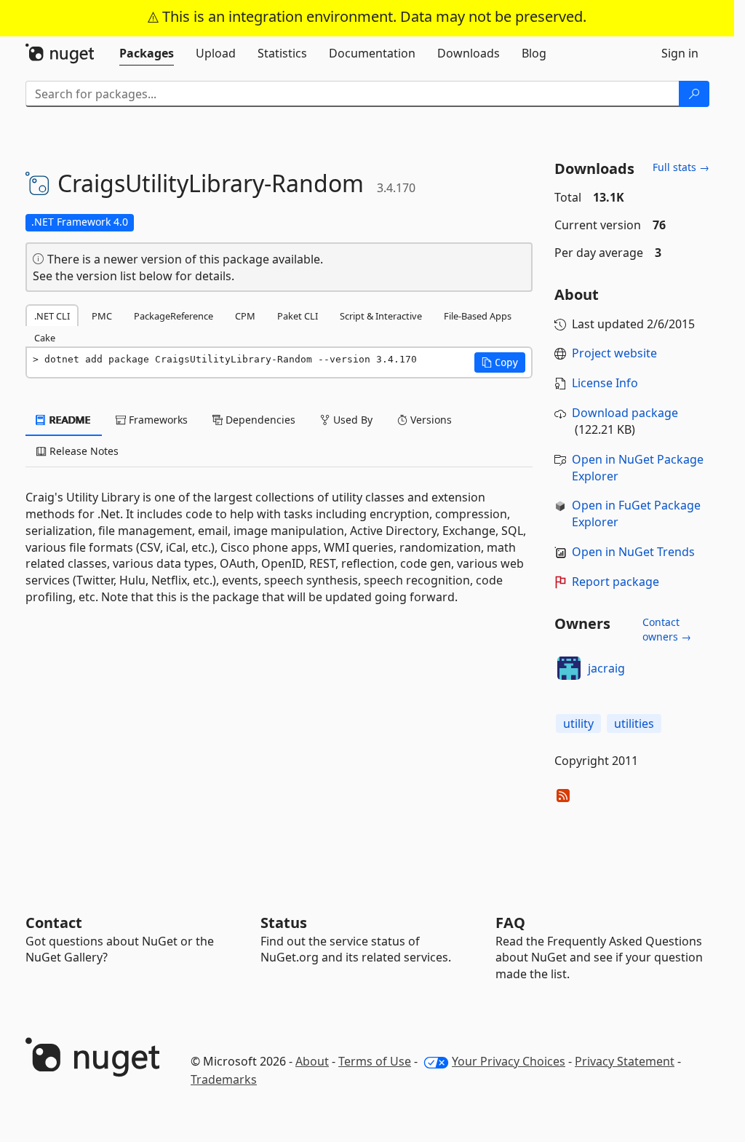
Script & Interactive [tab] (381, 315)
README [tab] (69, 420)
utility (578, 723)
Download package (625, 413)
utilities (634, 723)
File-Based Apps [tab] (477, 315)
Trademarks (224, 1079)
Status (283, 922)
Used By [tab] (351, 420)
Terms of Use (374, 1061)
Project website (614, 353)
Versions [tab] (429, 420)
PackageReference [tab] (173, 315)
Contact (53, 922)
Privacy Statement (624, 1061)
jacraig (606, 668)
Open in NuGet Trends (633, 552)
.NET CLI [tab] (52, 315)
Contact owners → (666, 629)
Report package (615, 582)
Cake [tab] (44, 337)
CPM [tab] (245, 315)
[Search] (694, 94)
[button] (499, 362)
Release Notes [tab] (83, 451)
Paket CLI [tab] (297, 315)
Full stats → (681, 167)
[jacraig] (569, 668)
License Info (605, 383)
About (312, 1061)
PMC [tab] (102, 315)
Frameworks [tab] (157, 420)
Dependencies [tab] (259, 420)
